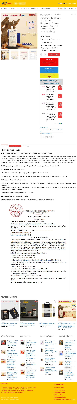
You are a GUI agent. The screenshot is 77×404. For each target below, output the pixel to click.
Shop (45, 14)
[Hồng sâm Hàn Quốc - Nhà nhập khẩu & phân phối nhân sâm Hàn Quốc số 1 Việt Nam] (6, 3)
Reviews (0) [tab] (25, 146)
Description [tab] (4, 146)
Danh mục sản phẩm (54, 14)
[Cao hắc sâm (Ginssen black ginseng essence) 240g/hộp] (29, 310)
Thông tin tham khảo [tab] (15, 146)
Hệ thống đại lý (35, 8)
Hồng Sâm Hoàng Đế (46, 133)
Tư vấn (19, 8)
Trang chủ (4, 8)
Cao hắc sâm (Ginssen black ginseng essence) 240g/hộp (27, 324)
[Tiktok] (65, 3)
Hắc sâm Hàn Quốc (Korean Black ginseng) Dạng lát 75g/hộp (9, 324)
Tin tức (26, 8)
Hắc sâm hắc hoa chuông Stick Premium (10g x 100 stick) (47, 324)
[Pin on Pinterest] (49, 137)
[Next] (34, 31)
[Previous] (3, 31)
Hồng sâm (47, 129)
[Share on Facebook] (41, 137)
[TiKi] (65, 8)
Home (41, 14)
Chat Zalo (73, 364)
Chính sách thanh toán (60, 397)
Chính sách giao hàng (59, 390)
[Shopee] (60, 8)
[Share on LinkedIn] (52, 137)
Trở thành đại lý (46, 8)
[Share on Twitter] (43, 137)
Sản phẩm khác (44, 15)
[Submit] (24, 3)
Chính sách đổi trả (58, 394)
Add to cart (54, 54)
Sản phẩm (11, 8)
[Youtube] (60, 3)
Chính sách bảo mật (59, 387)
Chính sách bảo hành (59, 392)
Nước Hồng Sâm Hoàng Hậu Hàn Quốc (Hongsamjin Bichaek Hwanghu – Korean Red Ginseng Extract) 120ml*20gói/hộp (66, 325)
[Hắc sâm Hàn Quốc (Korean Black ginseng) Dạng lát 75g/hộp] (10, 310)
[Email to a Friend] (46, 137)
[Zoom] (3, 47)
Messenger (74, 369)
